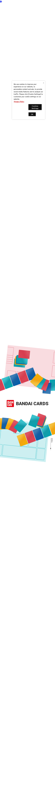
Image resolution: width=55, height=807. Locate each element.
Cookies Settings (35, 107)
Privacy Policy (19, 101)
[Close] (43, 83)
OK (32, 114)
